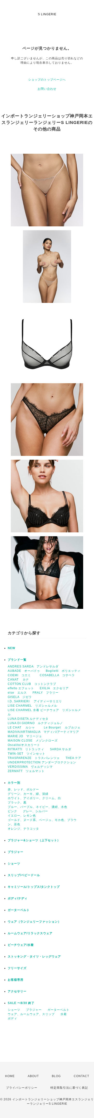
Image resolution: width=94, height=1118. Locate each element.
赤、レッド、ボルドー (23, 789)
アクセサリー (17, 991)
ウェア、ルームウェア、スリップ (31, 1014)
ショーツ (14, 863)
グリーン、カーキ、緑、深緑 (28, 794)
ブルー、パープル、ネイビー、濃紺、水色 (37, 807)
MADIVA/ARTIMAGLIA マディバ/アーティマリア (43, 732)
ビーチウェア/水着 (21, 945)
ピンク (12, 811)
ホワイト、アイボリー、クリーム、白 (34, 798)
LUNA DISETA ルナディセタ (28, 718)
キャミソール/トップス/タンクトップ (34, 886)
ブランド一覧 (17, 659)
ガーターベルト (19, 910)
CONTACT (81, 1076)
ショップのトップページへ (47, 79)
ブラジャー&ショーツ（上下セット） (34, 840)
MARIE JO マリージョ (25, 736)
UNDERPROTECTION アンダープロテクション (42, 762)
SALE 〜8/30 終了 (21, 1003)
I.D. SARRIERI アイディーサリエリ (35, 701)
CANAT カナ (18, 679)
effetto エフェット (21, 688)
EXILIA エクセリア (54, 688)
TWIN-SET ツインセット (26, 753)
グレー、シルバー (35, 811)
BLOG (56, 1076)
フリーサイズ (17, 968)
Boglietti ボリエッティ (63, 671)
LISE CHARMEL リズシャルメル (32, 705)
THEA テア (73, 758)
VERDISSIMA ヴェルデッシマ (30, 766)
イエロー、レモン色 (22, 815)
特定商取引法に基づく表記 (69, 1087)
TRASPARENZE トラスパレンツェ (34, 758)
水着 (63, 1014)
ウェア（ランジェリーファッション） (34, 921)
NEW (11, 648)
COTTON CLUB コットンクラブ (32, 684)
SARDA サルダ (60, 749)
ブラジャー (15, 852)
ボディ (12, 1018)
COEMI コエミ (21, 675)
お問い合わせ (47, 89)
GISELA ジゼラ (20, 697)
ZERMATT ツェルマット (26, 771)
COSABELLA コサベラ (57, 675)
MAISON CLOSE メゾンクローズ (33, 740)
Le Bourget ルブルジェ (62, 727)
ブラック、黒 (17, 802)
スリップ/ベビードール (24, 875)
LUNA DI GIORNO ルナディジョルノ (35, 723)
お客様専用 (15, 979)
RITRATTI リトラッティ (26, 749)
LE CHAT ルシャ (23, 727)
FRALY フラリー (46, 692)
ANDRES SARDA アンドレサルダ (33, 666)
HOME (10, 1076)
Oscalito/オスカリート (24, 745)
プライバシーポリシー (21, 1087)
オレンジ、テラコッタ (23, 828)
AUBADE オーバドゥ (24, 671)
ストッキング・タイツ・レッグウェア (34, 956)
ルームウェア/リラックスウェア (30, 933)
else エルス (17, 692)
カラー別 (14, 782)
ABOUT (33, 1076)
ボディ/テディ (17, 898)
